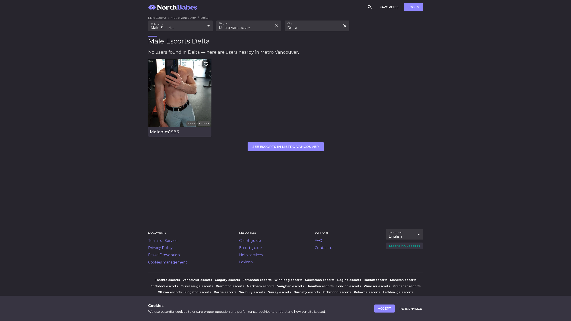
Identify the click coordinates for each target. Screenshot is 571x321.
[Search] (369, 7)
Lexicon (246, 262)
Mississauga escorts (197, 286)
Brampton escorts (230, 286)
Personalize (410, 308)
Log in (413, 7)
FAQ (318, 241)
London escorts (348, 286)
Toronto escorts (167, 280)
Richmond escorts (337, 292)
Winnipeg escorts (288, 280)
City (289, 23)
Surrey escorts (279, 292)
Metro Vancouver (183, 17)
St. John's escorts (164, 286)
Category (157, 24)
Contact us (324, 248)
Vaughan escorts (290, 286)
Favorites (389, 7)
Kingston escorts (197, 292)
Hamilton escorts (320, 286)
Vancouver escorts (197, 280)
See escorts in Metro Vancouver (285, 146)
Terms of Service (163, 241)
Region (224, 23)
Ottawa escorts (170, 292)
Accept (384, 309)
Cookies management (167, 262)
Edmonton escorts (257, 280)
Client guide (250, 241)
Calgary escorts (227, 280)
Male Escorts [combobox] (162, 28)
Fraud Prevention (164, 255)
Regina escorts (349, 280)
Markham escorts (261, 286)
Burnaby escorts (307, 292)
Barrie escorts (225, 292)
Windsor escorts (377, 286)
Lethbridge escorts (398, 292)
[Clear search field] (276, 25)
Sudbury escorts (252, 292)
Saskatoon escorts (320, 280)
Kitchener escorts (407, 286)
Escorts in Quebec (402, 245)
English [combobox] (395, 236)
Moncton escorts (403, 280)
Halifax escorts (375, 280)
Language (396, 232)
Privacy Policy (160, 248)
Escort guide (250, 248)
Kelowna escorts (367, 292)
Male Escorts (157, 17)
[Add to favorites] (206, 64)
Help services (251, 255)
